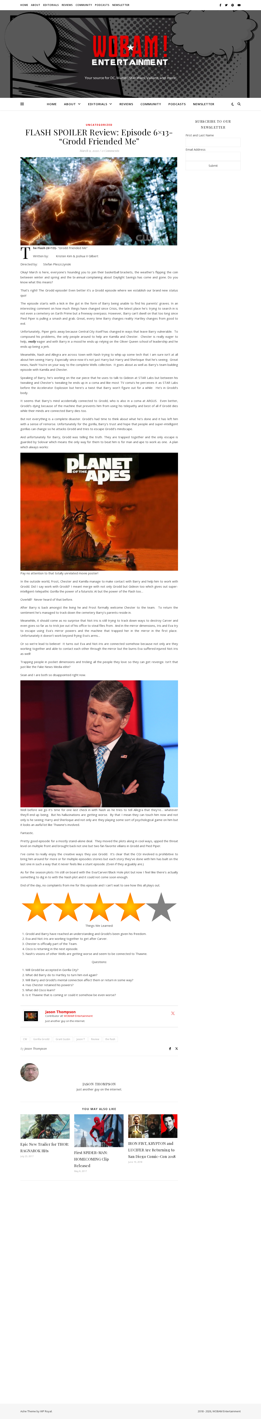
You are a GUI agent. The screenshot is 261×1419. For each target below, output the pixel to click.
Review (95, 1039)
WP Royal (46, 1411)
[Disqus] (99, 1238)
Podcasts (102, 5)
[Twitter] (172, 1013)
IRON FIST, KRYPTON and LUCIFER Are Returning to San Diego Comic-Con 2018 (152, 1150)
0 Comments (110, 151)
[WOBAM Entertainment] (130, 50)
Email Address (196, 149)
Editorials (51, 5)
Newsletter (120, 5)
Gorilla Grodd (41, 1039)
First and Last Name (200, 135)
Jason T (80, 1039)
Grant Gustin (63, 1039)
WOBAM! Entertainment (78, 1016)
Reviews (67, 5)
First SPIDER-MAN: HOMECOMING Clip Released (91, 1159)
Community (84, 5)
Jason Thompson (60, 1011)
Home (24, 5)
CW (25, 1039)
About (35, 5)
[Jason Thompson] (32, 1016)
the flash (110, 1039)
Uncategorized (99, 125)
